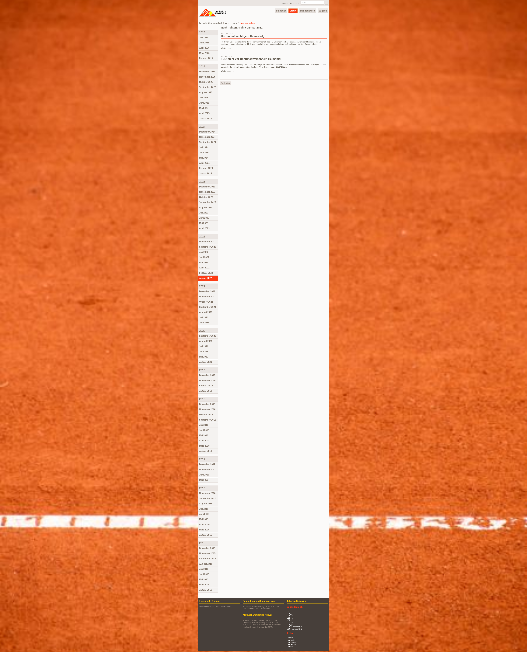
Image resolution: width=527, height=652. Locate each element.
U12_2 (290, 620)
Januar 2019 (205, 391)
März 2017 (204, 480)
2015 (202, 543)
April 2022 (204, 268)
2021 (202, 286)
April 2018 (204, 440)
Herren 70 (291, 644)
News (235, 23)
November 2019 (207, 380)
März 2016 (204, 530)
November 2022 (207, 241)
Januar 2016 (205, 535)
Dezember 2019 (207, 375)
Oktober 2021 (206, 302)
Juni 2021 (204, 322)
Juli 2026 (203, 37)
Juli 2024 (203, 147)
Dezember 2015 (207, 548)
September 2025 (207, 87)
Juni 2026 (204, 43)
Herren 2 (291, 640)
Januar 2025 (205, 118)
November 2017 (207, 469)
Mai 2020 (203, 357)
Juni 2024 (204, 152)
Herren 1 (291, 638)
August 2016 (205, 503)
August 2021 (205, 312)
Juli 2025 (203, 97)
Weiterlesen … (227, 48)
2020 (202, 330)
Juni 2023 (204, 218)
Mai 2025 (203, 108)
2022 (202, 236)
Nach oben (225, 83)
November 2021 (207, 296)
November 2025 (207, 77)
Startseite (281, 11)
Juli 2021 (203, 317)
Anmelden (284, 3)
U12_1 (290, 618)
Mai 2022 (203, 262)
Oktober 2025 (206, 82)
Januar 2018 (205, 451)
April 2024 (204, 163)
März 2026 (204, 53)
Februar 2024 (206, 168)
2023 (202, 181)
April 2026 (204, 48)
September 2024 (207, 142)
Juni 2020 (204, 351)
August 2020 (205, 341)
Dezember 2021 (207, 291)
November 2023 (207, 192)
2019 (202, 370)
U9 (288, 611)
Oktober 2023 (206, 197)
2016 (202, 488)
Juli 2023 (203, 213)
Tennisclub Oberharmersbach (210, 23)
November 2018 (207, 409)
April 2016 (204, 524)
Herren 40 (291, 642)
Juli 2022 (203, 252)
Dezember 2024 (207, 132)
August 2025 (205, 92)
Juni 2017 (204, 475)
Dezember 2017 (207, 464)
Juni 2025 (204, 103)
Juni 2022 (204, 257)
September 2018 (207, 420)
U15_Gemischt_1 (294, 627)
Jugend (323, 11)
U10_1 (290, 613)
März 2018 (204, 446)
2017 (202, 459)
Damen (290, 646)
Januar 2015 (205, 590)
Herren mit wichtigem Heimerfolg (242, 36)
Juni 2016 (204, 514)
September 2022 (207, 247)
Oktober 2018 (206, 414)
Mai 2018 (203, 435)
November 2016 (207, 493)
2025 (202, 66)
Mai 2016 (203, 519)
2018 (202, 399)
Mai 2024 (203, 158)
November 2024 (207, 137)
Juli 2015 (203, 569)
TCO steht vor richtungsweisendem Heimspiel (251, 58)
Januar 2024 (205, 173)
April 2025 (204, 113)
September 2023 (207, 202)
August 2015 (205, 564)
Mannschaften (307, 11)
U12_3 (290, 622)
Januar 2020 (205, 362)
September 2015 (207, 558)
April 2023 (204, 228)
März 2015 (204, 584)
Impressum (294, 3)
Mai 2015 (203, 579)
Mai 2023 (203, 223)
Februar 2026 (206, 58)
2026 (202, 32)
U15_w (290, 624)
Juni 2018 (204, 430)
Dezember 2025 (207, 71)
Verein (293, 11)
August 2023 (205, 207)
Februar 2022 (206, 273)
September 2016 (207, 498)
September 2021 (207, 307)
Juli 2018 (203, 425)
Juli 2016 (203, 509)
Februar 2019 (206, 386)
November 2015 (207, 553)
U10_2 (290, 616)
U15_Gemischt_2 (294, 629)
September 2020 (207, 336)
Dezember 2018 (207, 404)
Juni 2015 (204, 574)
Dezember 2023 (207, 187)
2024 (202, 126)
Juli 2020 (203, 346)
